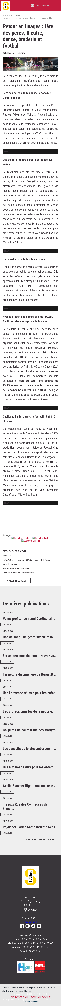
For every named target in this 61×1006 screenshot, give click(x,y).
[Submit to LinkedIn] (30, 540)
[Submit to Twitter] (41, 538)
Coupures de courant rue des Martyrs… (30, 730)
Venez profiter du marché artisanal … (29, 619)
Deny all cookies (41, 997)
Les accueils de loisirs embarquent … (29, 749)
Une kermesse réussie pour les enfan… (30, 693)
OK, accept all (19, 997)
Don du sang (7, 556)
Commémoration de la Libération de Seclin (18, 573)
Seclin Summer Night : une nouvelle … (29, 786)
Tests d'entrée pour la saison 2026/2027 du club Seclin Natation (26, 560)
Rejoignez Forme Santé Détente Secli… (30, 827)
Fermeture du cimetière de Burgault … (30, 674)
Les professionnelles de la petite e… (28, 711)
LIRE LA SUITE (7, 624)
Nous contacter (30, 921)
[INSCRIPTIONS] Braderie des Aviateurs (17, 568)
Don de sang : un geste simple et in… (29, 637)
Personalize (31, 1001)
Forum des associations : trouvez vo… (30, 656)
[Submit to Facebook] (21, 538)
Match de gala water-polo (12, 564)
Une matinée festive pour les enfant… (29, 767)
